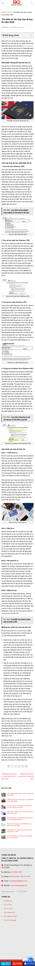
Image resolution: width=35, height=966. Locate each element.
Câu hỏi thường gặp (10, 920)
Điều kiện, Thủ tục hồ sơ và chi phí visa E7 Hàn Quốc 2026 (20, 812)
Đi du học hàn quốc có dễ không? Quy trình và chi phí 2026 (19, 824)
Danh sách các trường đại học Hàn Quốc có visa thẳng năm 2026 (20, 818)
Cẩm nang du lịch (9, 912)
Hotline (18, 963)
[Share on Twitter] (15, 766)
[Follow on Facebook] (17, 891)
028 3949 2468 (16, 872)
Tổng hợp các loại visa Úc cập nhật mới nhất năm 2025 (9, 776)
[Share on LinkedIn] (26, 766)
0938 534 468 (14, 876)
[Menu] (2, 3)
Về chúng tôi (8, 901)
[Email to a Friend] (19, 766)
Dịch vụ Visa (8, 904)
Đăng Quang (20, 27)
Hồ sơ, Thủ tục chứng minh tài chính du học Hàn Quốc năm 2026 (19, 806)
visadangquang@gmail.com (18, 881)
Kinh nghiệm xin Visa (10, 916)
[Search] (31, 3)
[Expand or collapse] (31, 35)
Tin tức (9, 12)
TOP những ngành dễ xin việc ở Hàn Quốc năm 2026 (20, 794)
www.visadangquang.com (18, 885)
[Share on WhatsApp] (8, 766)
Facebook (30, 963)
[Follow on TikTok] (22, 891)
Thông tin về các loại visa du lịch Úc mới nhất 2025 (26, 776)
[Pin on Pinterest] (22, 766)
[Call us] (26, 891)
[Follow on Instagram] (19, 891)
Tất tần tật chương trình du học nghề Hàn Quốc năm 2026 (20, 800)
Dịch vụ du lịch (8, 908)
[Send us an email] (24, 891)
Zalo (7, 963)
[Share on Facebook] (12, 766)
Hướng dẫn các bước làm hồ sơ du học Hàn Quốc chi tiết (19, 830)
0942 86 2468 (25, 876)
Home (3, 12)
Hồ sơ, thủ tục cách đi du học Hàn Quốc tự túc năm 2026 (20, 837)
